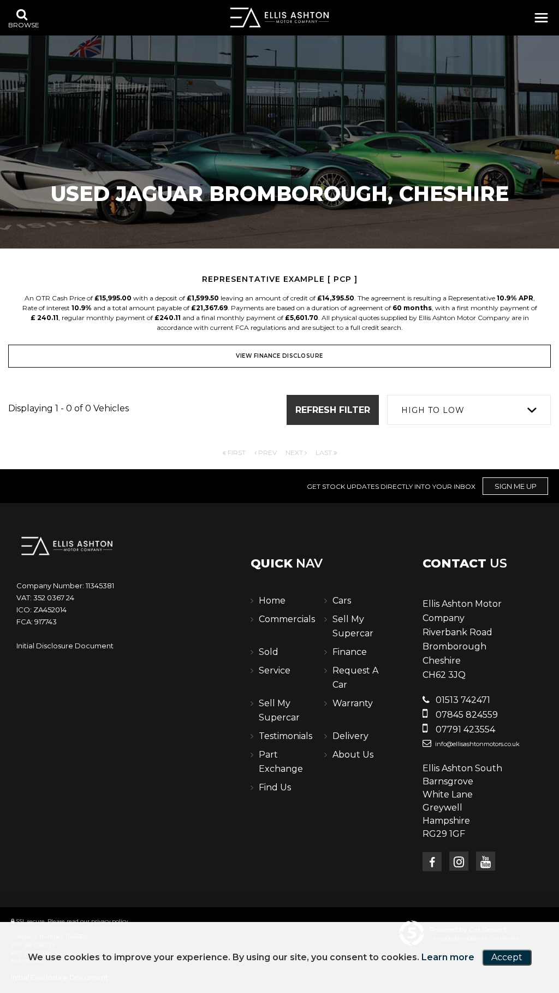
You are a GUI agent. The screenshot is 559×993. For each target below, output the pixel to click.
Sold (268, 652)
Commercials (287, 619)
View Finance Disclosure (279, 355)
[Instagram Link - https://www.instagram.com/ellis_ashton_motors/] (458, 861)
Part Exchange (281, 761)
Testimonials (285, 736)
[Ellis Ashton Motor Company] (279, 17)
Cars (341, 600)
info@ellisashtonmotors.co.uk (476, 744)
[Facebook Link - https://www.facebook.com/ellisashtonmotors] (432, 861)
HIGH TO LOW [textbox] (433, 410)
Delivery (350, 736)
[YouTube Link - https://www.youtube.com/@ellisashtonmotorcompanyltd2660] (485, 861)
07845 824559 (465, 715)
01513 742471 (461, 700)
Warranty (352, 703)
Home (272, 600)
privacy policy (109, 921)
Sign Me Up (516, 486)
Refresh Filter (332, 410)
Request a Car (355, 677)
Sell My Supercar (352, 626)
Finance (349, 652)
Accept (506, 957)
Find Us (275, 787)
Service (274, 670)
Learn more (447, 957)
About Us (352, 754)
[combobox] (469, 410)
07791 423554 (464, 729)
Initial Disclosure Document (65, 645)
